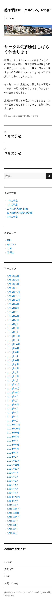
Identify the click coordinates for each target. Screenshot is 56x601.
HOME (8, 562)
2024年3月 (13, 372)
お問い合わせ (11, 583)
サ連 (9, 248)
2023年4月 (13, 412)
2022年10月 (13, 428)
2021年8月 (13, 476)
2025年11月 (13, 296)
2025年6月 (13, 316)
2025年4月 (13, 320)
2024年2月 (13, 376)
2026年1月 (13, 288)
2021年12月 (13, 460)
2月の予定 (12, 216)
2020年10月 (13, 496)
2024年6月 (13, 360)
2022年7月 (13, 440)
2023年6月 (13, 404)
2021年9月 (13, 472)
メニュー (10, 18)
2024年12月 (13, 336)
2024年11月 (13, 340)
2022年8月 (13, 436)
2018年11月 (13, 512)
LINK (7, 576)
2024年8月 (13, 352)
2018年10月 (13, 517)
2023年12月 (13, 384)
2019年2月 (13, 504)
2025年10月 (13, 300)
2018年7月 (12, 525)
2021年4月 (13, 484)
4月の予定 (12, 200)
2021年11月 (13, 464)
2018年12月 (13, 508)
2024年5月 (13, 364)
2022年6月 (13, 444)
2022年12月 (13, 424)
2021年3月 (12, 488)
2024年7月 (13, 356)
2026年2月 (13, 284)
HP (8, 240)
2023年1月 (12, 420)
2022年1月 (13, 456)
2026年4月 (13, 276)
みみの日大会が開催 (17, 208)
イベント (11, 244)
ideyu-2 (11, 116)
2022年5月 (13, 448)
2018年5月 (13, 533)
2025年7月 (13, 312)
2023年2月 (13, 416)
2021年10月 (13, 468)
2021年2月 (13, 492)
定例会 (36, 116)
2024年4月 (13, 368)
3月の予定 (12, 204)
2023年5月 (13, 408)
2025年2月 (13, 328)
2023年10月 (13, 392)
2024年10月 (13, 344)
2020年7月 (13, 500)
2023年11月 (13, 388)
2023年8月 (13, 396)
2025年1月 (13, 332)
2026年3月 (13, 280)
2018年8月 (13, 521)
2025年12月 (13, 292)
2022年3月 (13, 452)
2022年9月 (13, 432)
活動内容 (8, 569)
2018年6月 (13, 529)
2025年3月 (13, 324)
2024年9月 (13, 348)
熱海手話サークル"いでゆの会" (27, 10)
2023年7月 (13, 400)
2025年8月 (13, 308)
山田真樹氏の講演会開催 (19, 212)
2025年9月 (13, 304)
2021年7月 (12, 480)
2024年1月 (13, 380)
